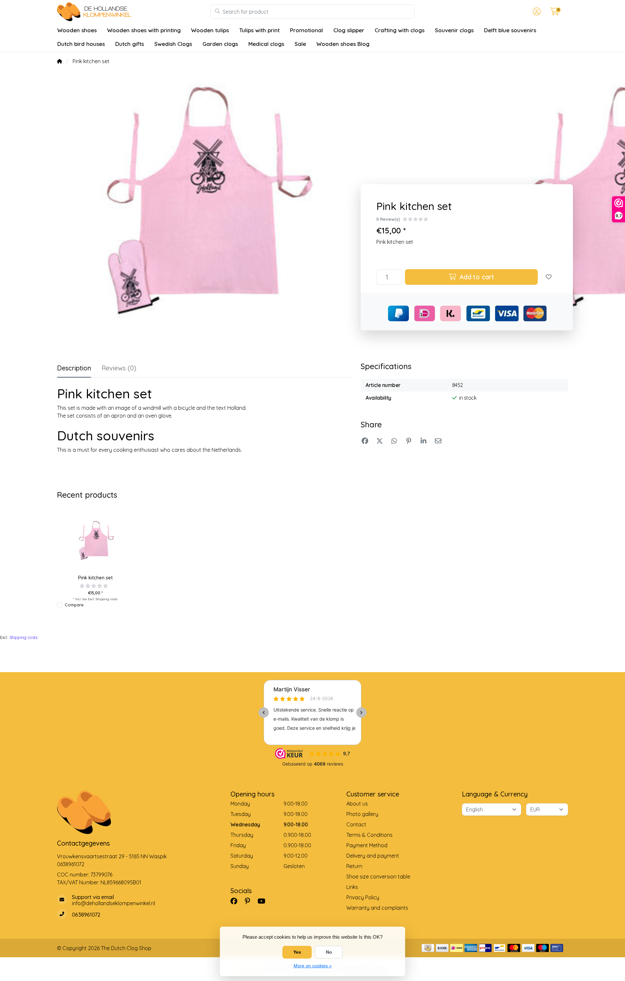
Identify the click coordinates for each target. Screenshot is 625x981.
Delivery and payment (372, 855)
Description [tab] (74, 368)
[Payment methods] (428, 948)
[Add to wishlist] (548, 277)
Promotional (306, 30)
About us (357, 803)
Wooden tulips (210, 30)
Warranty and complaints (377, 908)
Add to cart (476, 277)
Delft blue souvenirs (510, 30)
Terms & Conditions (369, 835)
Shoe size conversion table (378, 876)
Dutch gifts (129, 43)
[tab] (119, 369)
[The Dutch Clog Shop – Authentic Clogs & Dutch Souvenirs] (133, 11)
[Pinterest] (250, 901)
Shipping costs (107, 599)
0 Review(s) (388, 219)
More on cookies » (313, 965)
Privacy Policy (362, 897)
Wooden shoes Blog (342, 43)
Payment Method (366, 845)
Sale (300, 43)
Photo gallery (362, 814)
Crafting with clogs (399, 30)
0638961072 (70, 864)
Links (352, 887)
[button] (536, 11)
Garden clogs (220, 43)
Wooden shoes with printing (144, 30)
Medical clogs (266, 43)
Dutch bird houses (81, 43)
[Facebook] (236, 901)
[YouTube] (264, 901)
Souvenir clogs (454, 30)
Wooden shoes (77, 30)
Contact (356, 824)
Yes (297, 952)
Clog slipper (348, 30)
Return (354, 866)
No (329, 952)
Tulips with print (259, 30)
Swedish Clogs (173, 43)
